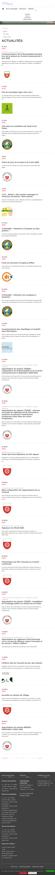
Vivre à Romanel (12, 9)
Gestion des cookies (37, 866)
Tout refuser (23, 873)
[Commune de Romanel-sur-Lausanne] (8, 2)
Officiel (31, 9)
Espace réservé (27, 19)
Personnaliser (32, 873)
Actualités (27, 14)
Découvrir (22, 9)
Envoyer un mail (24, 795)
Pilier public (27, 17)
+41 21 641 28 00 (27, 793)
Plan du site (14, 866)
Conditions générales (25, 866)
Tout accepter (50, 871)
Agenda (27, 16)
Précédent (5, 758)
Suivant (40, 758)
